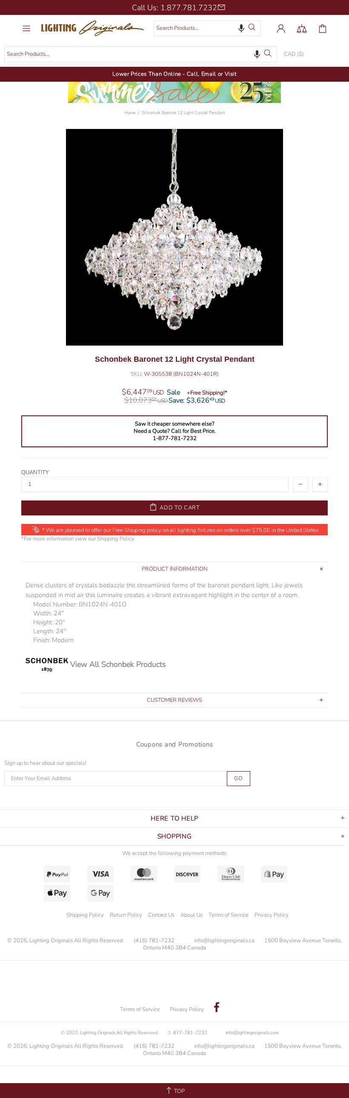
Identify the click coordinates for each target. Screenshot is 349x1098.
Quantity (35, 472)
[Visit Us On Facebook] (216, 1008)
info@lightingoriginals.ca (224, 940)
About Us (191, 915)
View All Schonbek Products (118, 664)
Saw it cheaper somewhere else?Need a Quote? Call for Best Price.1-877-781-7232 (175, 431)
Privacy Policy (272, 915)
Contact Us (161, 915)
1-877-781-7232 (187, 1032)
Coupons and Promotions (174, 744)
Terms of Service (229, 915)
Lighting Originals (94, 28)
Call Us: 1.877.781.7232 (174, 8)
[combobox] (207, 28)
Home (129, 113)
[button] (241, 28)
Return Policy (126, 915)
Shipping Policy (115, 539)
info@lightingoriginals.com (252, 1032)
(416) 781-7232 (154, 940)
